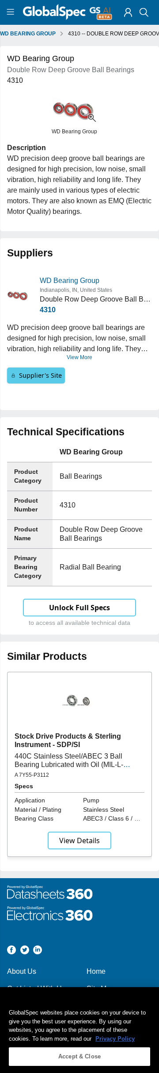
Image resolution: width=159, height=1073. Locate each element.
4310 (48, 310)
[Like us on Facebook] (11, 951)
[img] (128, 12)
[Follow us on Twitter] (24, 951)
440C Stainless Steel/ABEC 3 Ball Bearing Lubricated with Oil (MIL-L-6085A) (69, 764)
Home (96, 971)
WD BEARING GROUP (28, 34)
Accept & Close (79, 1056)
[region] (79, 1030)
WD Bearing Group (69, 280)
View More (79, 357)
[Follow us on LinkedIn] (37, 951)
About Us (21, 971)
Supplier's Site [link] (40, 375)
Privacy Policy (115, 1038)
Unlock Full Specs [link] (79, 607)
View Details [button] (79, 840)
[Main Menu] (12, 12)
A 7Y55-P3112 (32, 775)
